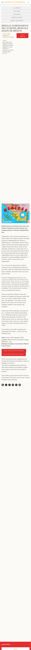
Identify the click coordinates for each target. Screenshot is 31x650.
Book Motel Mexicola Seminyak (14, 350)
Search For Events (17, 20)
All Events (16, 8)
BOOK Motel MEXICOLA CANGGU (14, 354)
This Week (17, 11)
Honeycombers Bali (15, 2)
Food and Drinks (7, 22)
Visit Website (22, 35)
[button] (28, 2)
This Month (17, 14)
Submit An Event (17, 17)
